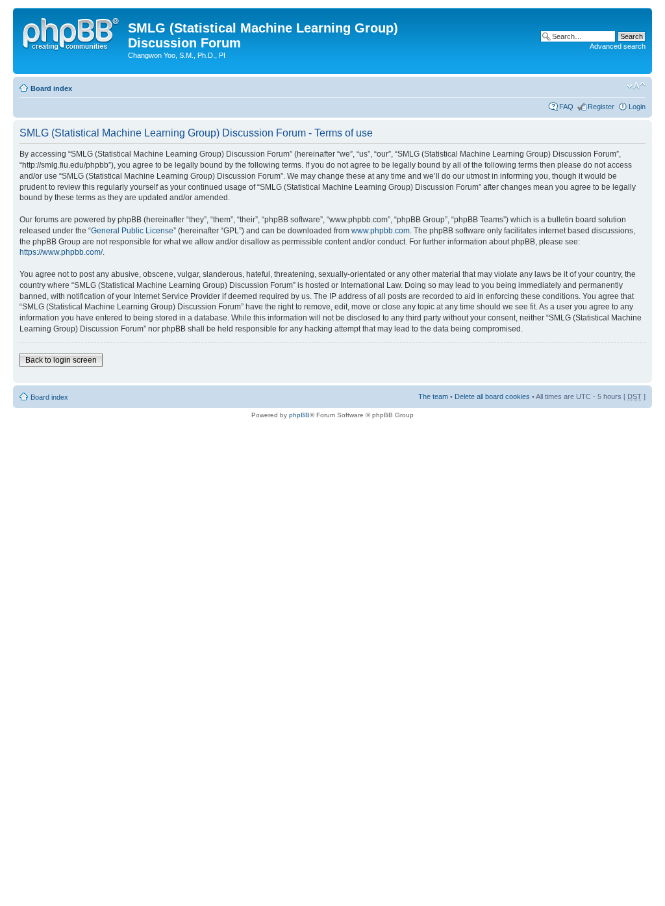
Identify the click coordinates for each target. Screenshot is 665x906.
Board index (51, 88)
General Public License (132, 230)
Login (637, 106)
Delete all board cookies (492, 396)
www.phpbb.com (380, 230)
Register (601, 106)
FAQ (566, 106)
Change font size (636, 86)
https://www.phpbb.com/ (61, 252)
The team (433, 396)
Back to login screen (61, 360)
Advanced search (618, 46)
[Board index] (72, 32)
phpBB (299, 415)
